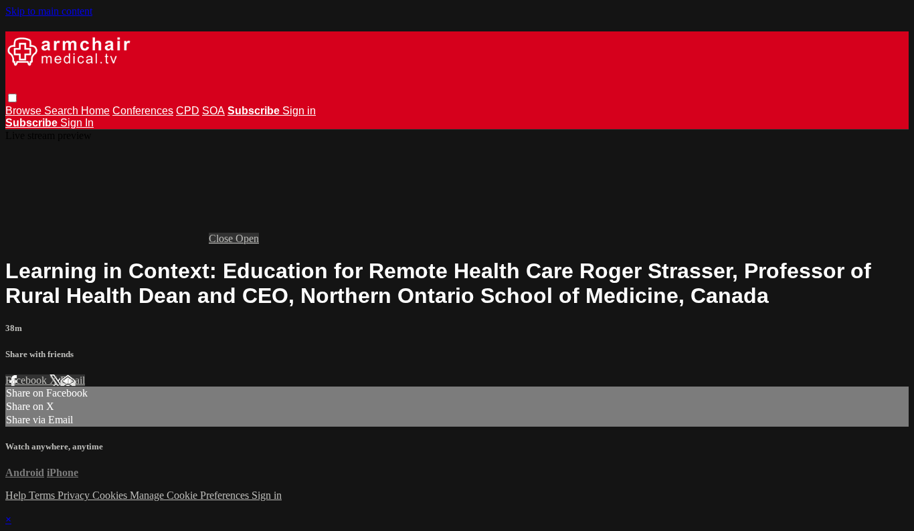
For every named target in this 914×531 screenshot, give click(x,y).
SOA (213, 110)
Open (247, 238)
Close (222, 238)
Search (62, 110)
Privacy (75, 495)
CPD (187, 110)
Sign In (77, 122)
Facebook (27, 380)
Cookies (111, 495)
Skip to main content (48, 11)
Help (17, 495)
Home (95, 110)
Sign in (299, 110)
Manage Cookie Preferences (191, 495)
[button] (12, 98)
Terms (43, 495)
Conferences (142, 110)
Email (72, 380)
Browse (24, 110)
